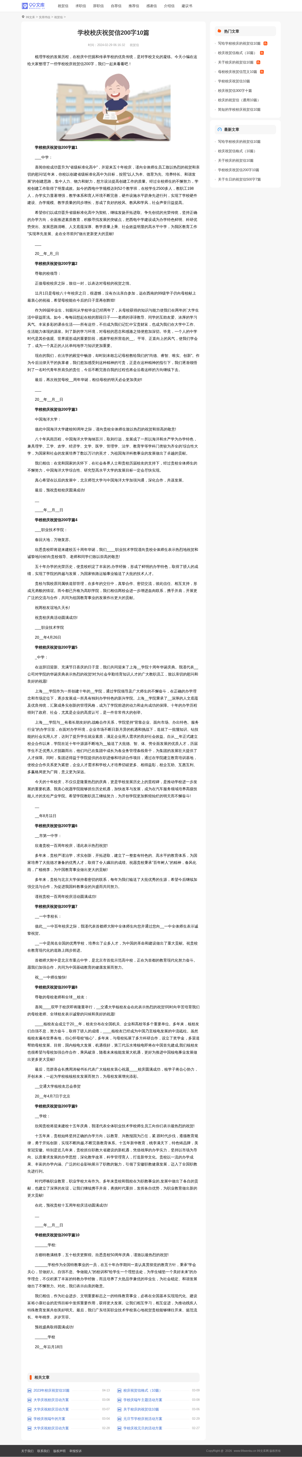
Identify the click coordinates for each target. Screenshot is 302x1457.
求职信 (81, 6)
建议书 (187, 6)
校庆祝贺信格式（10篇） (143, 1390)
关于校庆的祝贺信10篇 (141, 1409)
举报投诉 (75, 1451)
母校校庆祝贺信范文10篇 (237, 72)
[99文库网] (33, 5)
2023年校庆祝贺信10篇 (52, 1390)
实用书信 (44, 17)
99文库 (30, 17)
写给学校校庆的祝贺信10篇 (239, 43)
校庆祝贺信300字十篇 (235, 91)
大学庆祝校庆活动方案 (51, 1400)
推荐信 (134, 6)
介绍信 (169, 6)
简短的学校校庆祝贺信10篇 (239, 109)
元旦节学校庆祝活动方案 (142, 1419)
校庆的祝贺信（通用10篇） (239, 100)
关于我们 (27, 1451)
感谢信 (151, 6)
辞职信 (98, 6)
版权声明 (59, 1451)
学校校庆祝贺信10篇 (234, 81)
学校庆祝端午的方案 (49, 1419)
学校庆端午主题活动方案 (142, 1400)
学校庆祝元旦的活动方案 (142, 1428)
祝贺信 (63, 6)
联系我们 (43, 1451)
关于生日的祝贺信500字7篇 (239, 179)
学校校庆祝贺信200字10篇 (238, 170)
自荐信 (116, 6)
